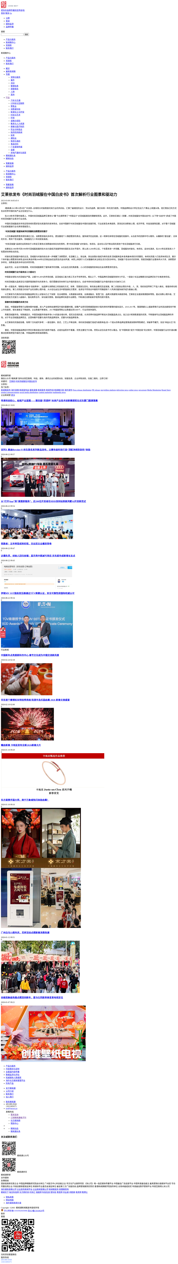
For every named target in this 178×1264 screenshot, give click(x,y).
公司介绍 (10, 1091)
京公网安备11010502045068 (15, 1211)
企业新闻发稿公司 (40, 1189)
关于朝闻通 (10, 1088)
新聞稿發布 (64, 1189)
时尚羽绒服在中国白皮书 (26, 381)
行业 (8, 98)
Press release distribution (82, 390)
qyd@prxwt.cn (11, 1108)
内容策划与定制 (12, 1069)
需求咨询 (14, 1115)
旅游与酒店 (15, 141)
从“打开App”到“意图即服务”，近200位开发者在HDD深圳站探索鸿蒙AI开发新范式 (43, 501)
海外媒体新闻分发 (13, 1203)
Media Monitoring (154, 390)
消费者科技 (15, 109)
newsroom (143, 390)
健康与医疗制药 (17, 127)
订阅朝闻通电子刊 (18, 1118)
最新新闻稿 (10, 71)
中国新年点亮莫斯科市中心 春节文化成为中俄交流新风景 (30, 655)
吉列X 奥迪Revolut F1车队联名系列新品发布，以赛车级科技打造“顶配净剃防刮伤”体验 (45, 449)
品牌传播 (10, 27)
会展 (13, 150)
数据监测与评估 (12, 1075)
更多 (13, 395)
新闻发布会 (24, 390)
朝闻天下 (5, 1192)
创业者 (66, 1192)
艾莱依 (12, 381)
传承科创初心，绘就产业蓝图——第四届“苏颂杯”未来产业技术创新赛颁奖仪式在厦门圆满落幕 (49, 400)
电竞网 (78, 1192)
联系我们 (10, 48)
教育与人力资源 (17, 124)
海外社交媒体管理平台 (15, 1080)
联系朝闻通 (10, 1102)
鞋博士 (85, 1192)
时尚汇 (32, 1192)
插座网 (39, 1192)
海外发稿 (15, 390)
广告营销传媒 (16, 147)
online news (133, 390)
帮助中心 (14, 1123)
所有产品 (10, 1083)
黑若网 (59, 1192)
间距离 (72, 1192)
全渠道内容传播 (12, 1072)
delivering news (122, 390)
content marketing (45, 392)
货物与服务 (15, 77)
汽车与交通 (15, 100)
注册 (8, 18)
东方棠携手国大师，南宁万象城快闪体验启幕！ (25, 800)
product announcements (10, 392)
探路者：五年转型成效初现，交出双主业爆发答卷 (26, 543)
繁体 (7, 13)
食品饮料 (14, 144)
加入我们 (10, 1097)
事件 (13, 80)
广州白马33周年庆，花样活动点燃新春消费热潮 (25, 932)
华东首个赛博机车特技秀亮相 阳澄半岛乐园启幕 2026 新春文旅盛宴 (35, 700)
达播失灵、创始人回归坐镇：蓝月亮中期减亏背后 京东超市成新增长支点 (38, 555)
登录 (8, 21)
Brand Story (166, 390)
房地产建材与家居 (18, 153)
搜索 (26, 34)
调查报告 (14, 89)
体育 (13, 135)
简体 (3, 13)
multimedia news (59, 392)
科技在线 (46, 1192)
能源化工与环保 (17, 112)
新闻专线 (50, 390)
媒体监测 (10, 24)
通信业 (13, 138)
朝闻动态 (10, 158)
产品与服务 (10, 39)
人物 (13, 92)
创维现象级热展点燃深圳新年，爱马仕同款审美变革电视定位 (32, 997)
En (11, 13)
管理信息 (14, 86)
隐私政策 (10, 1197)
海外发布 (68, 390)
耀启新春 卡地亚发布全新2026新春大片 (21, 745)
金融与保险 (15, 121)
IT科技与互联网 (17, 103)
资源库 (9, 45)
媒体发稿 (33, 390)
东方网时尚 (24, 1192)
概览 (8, 68)
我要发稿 (10, 163)
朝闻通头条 (10, 156)
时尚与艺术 (15, 115)
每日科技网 (14, 1192)
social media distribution (29, 392)
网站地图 (10, 1200)
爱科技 (53, 1192)
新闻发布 (42, 390)
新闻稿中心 (10, 42)
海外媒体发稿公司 (8, 1189)
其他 (13, 95)
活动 (13, 83)
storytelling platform (108, 390)
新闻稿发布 (6, 390)
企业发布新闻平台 (24, 1189)
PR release (96, 390)
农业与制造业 (16, 129)
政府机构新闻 (16, 132)
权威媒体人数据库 (13, 1078)
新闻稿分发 (59, 390)
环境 (13, 118)
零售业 (13, 106)
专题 (8, 74)
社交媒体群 (15, 1120)
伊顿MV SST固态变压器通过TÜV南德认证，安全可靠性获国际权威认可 (37, 593)
